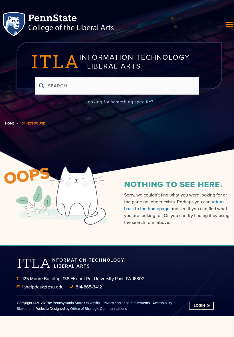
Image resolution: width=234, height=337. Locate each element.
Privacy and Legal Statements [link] (126, 302)
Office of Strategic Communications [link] (98, 308)
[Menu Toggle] (229, 25)
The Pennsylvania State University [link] (73, 302)
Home (9, 123)
